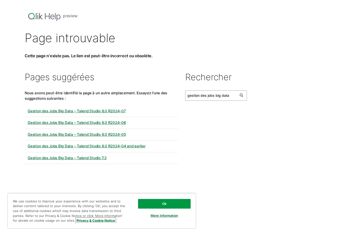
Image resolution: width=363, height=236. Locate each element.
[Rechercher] (242, 95)
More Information (164, 215)
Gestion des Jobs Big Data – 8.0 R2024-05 (77, 134)
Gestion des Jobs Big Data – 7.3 (67, 158)
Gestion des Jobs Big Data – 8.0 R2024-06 (77, 122)
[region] (102, 210)
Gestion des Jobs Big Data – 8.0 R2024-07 (77, 111)
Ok (164, 204)
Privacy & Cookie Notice (96, 220)
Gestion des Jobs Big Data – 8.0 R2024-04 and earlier (87, 146)
